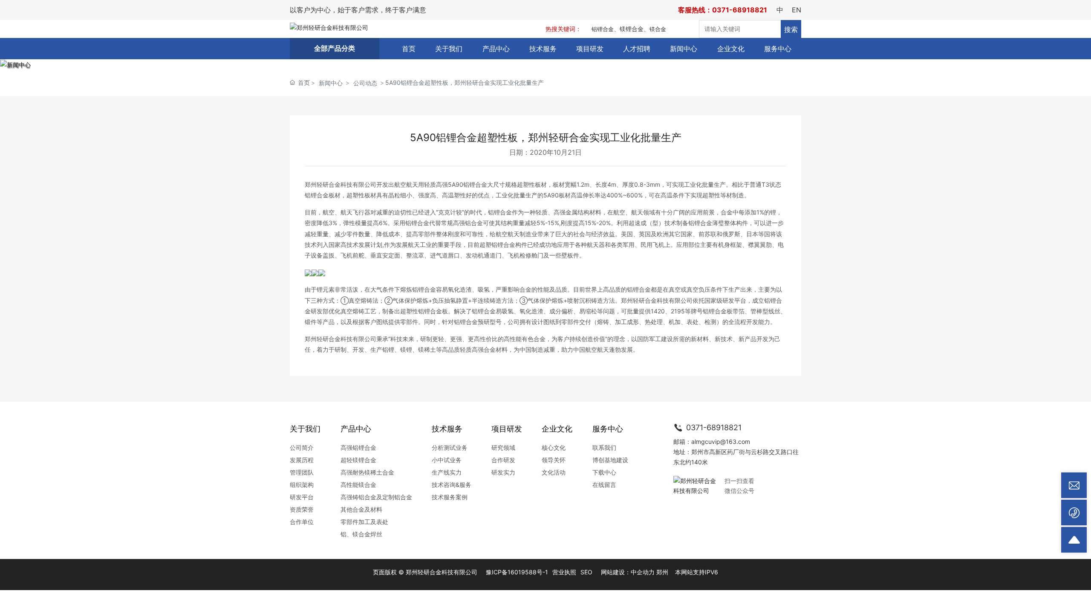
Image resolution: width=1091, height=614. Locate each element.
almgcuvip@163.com (720, 441)
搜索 (791, 29)
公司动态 (365, 83)
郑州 (662, 572)
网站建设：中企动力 (628, 572)
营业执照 (564, 572)
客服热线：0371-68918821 (722, 10)
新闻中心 (331, 83)
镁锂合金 (632, 28)
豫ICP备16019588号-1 (517, 572)
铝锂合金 (603, 29)
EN (796, 10)
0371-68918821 (713, 427)
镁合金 (657, 29)
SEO (586, 572)
